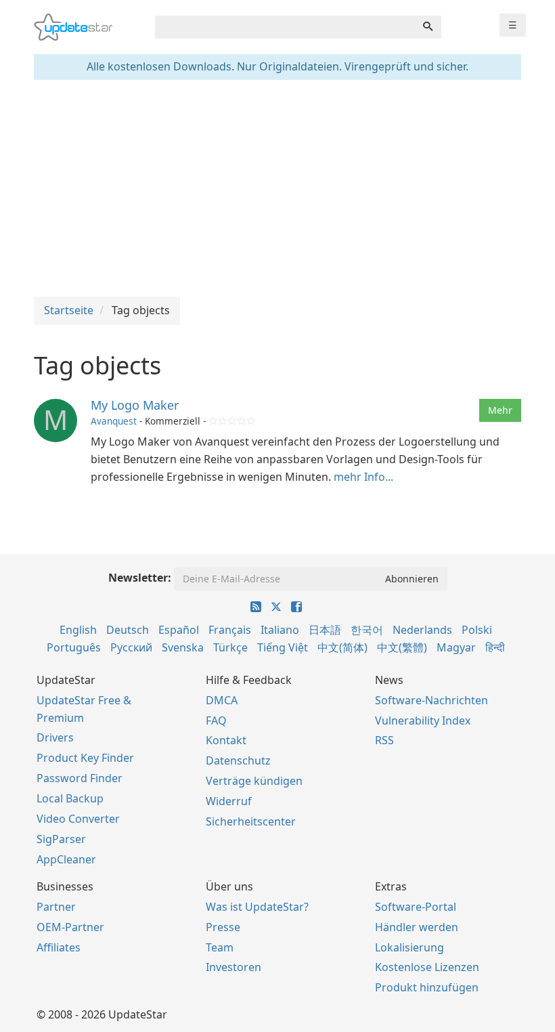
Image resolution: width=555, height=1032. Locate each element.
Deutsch (127, 629)
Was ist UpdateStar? (257, 906)
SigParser (61, 839)
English (78, 629)
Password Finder (80, 778)
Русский (131, 647)
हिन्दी (495, 647)
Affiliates (59, 947)
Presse (223, 927)
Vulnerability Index (422, 720)
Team (220, 947)
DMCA (222, 700)
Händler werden (416, 927)
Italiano (280, 629)
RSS (384, 740)
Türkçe (230, 647)
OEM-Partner (70, 927)
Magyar (456, 647)
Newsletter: (139, 577)
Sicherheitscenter (251, 821)
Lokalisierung (409, 947)
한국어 (367, 629)
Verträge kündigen (254, 780)
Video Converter (78, 818)
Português (74, 647)
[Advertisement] (277, 188)
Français (229, 629)
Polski (477, 629)
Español (178, 629)
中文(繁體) (402, 647)
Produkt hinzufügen (427, 987)
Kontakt (226, 740)
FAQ (216, 720)
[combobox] (285, 27)
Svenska (183, 647)
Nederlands (422, 629)
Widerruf (229, 801)
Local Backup (70, 798)
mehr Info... (363, 476)
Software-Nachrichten (431, 700)
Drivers (55, 737)
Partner (56, 906)
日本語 (325, 629)
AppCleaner (66, 859)
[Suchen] (427, 27)
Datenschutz (238, 760)
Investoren (233, 967)
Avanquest (114, 420)
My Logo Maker (135, 405)
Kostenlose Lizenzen (427, 967)
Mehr (500, 410)
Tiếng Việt (282, 647)
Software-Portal (415, 906)
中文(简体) (342, 647)
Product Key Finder (85, 757)
